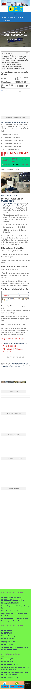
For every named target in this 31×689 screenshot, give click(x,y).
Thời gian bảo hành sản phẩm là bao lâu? (12, 66)
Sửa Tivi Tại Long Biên (7, 659)
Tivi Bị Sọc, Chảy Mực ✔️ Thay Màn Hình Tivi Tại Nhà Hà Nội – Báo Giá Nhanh (14, 673)
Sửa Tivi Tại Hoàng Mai (7, 662)
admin (22, 39)
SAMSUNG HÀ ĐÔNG (7, 201)
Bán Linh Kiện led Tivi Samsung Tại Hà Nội (12, 600)
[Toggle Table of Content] (26, 53)
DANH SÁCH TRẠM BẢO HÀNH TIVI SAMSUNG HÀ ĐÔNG (15, 60)
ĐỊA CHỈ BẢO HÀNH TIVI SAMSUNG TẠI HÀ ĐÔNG (14, 58)
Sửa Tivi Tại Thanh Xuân (7, 639)
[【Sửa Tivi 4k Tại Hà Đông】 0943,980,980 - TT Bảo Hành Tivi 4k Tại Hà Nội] (15, 9)
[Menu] (15, 14)
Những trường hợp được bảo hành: (11, 62)
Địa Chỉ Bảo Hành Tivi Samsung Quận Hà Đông (10, 366)
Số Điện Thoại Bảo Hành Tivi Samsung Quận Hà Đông (18, 365)
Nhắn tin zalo (5, 686)
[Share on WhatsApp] (8, 357)
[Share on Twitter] (14, 357)
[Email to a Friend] (17, 357)
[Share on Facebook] (11, 357)
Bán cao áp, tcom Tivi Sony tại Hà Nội (11, 597)
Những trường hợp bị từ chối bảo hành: (12, 64)
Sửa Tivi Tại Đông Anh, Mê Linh (9, 665)
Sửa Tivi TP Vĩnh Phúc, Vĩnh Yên (9, 677)
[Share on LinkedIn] (23, 357)
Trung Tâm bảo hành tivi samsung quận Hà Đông (13, 123)
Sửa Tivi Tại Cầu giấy (6, 630)
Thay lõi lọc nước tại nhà (8, 642)
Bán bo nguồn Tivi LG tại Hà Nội (10, 603)
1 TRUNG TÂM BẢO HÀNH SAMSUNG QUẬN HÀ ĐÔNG (14, 56)
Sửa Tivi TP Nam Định (7, 645)
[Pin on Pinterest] (20, 357)
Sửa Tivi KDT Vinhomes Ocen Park (10, 611)
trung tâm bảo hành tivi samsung (9, 195)
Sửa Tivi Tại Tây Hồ (6, 633)
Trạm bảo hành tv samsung (10, 204)
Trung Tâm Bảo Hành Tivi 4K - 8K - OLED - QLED (15, 30)
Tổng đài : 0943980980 (17, 686)
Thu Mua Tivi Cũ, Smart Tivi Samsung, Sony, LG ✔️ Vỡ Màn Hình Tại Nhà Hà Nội (15, 669)
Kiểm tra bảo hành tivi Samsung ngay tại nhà (13, 68)
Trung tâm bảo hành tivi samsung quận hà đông (15, 343)
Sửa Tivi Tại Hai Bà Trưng (8, 636)
